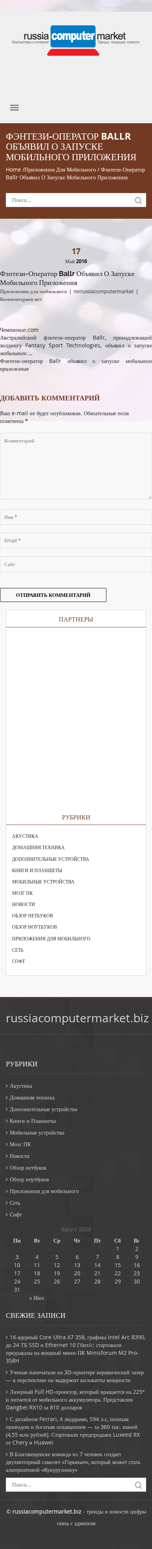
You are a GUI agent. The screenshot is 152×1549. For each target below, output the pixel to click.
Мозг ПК (22, 893)
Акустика (25, 836)
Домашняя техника (38, 847)
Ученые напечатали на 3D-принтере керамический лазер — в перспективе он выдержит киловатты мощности (75, 1376)
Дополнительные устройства (50, 859)
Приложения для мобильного (60, 169)
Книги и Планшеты (37, 870)
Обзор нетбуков (32, 915)
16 (137, 1265)
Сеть (17, 950)
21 (97, 1273)
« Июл (36, 1297)
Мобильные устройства (43, 881)
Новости (23, 904)
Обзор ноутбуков (34, 927)
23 (137, 1273)
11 (37, 1265)
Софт (18, 961)
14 (97, 1265)
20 (77, 1273)
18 (37, 1273)
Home (13, 169)
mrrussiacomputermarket (104, 291)
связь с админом (76, 1523)
